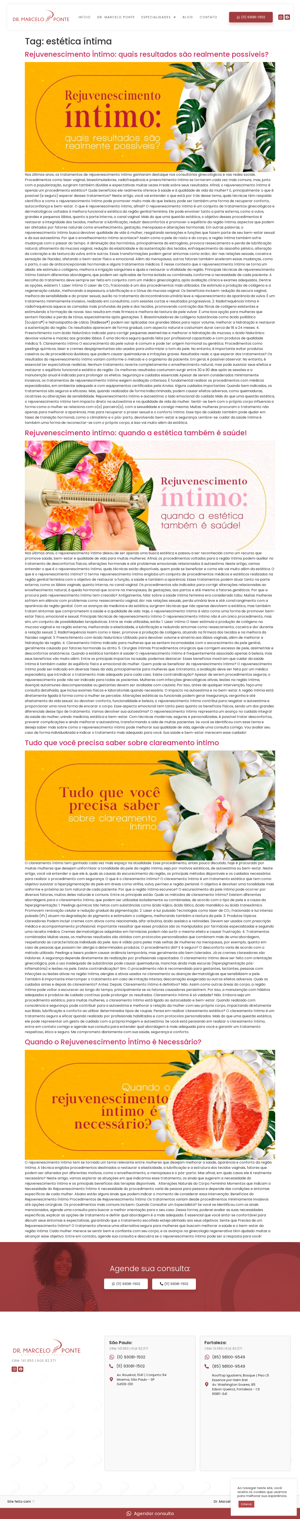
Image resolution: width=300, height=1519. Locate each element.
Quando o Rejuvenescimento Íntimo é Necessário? (113, 1042)
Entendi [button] (246, 1504)
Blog (188, 17)
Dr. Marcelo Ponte (116, 17)
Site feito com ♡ (21, 1501)
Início (85, 17)
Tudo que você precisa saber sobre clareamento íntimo (122, 743)
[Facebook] (287, 17)
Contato (208, 17)
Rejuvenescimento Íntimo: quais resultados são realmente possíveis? (147, 54)
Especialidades (156, 17)
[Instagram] (281, 17)
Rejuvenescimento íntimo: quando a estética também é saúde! (136, 433)
